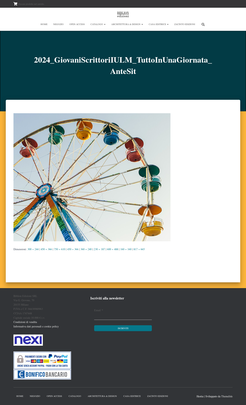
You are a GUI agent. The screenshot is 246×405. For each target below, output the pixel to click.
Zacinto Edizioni (184, 24)
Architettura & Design (126, 24)
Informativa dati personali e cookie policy (36, 326)
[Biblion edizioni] (123, 14)
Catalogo (97, 24)
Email (98, 310)
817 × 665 (139, 249)
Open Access (77, 24)
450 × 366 (46, 249)
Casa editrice (158, 24)
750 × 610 (59, 249)
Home (44, 24)
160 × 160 (125, 249)
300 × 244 (33, 249)
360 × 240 (86, 249)
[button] (105, 24)
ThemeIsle (227, 396)
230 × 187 (99, 249)
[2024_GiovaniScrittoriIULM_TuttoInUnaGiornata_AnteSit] (91, 177)
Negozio (58, 24)
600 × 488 (112, 249)
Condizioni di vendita (25, 322)
